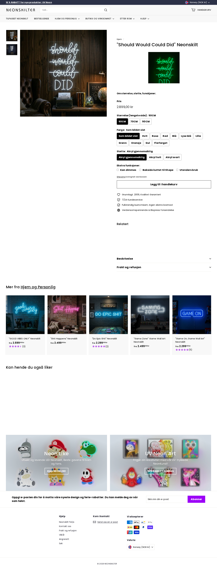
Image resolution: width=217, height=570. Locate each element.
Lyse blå (186, 136)
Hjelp (143, 18)
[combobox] (75, 10)
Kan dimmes (128, 170)
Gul (148, 143)
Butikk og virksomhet (98, 18)
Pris (119, 101)
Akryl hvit (155, 157)
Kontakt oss (65, 526)
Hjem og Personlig (66, 18)
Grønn (123, 143)
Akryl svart (173, 157)
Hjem (119, 39)
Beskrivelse (125, 258)
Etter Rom (126, 18)
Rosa (155, 136)
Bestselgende (41, 18)
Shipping (121, 177)
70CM (134, 121)
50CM (122, 121)
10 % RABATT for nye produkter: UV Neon (29, 2)
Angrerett (64, 539)
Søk (61, 543)
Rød (165, 136)
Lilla (198, 136)
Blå (174, 136)
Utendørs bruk (189, 170)
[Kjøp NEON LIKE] (56, 463)
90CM (146, 121)
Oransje (136, 143)
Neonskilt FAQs (66, 522)
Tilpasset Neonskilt (17, 18)
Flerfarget (160, 143)
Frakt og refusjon (129, 267)
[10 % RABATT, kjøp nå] (160, 463)
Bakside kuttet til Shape (158, 170)
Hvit (144, 136)
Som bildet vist (128, 136)
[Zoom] (63, 73)
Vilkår (62, 534)
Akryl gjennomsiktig (132, 157)
